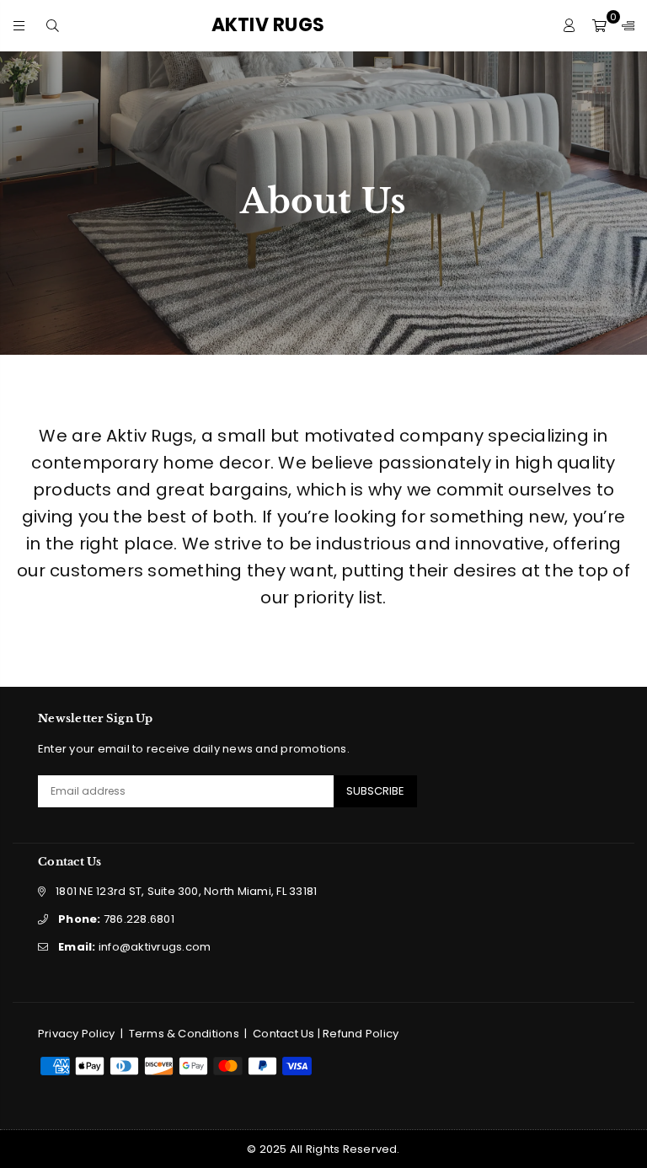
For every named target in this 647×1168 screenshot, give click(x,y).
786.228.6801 (116, 919)
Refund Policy (360, 1034)
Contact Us (283, 1034)
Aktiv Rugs (296, 25)
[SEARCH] (53, 25)
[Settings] (624, 25)
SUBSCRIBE (375, 791)
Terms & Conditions (184, 1034)
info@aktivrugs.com (134, 947)
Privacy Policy (76, 1034)
